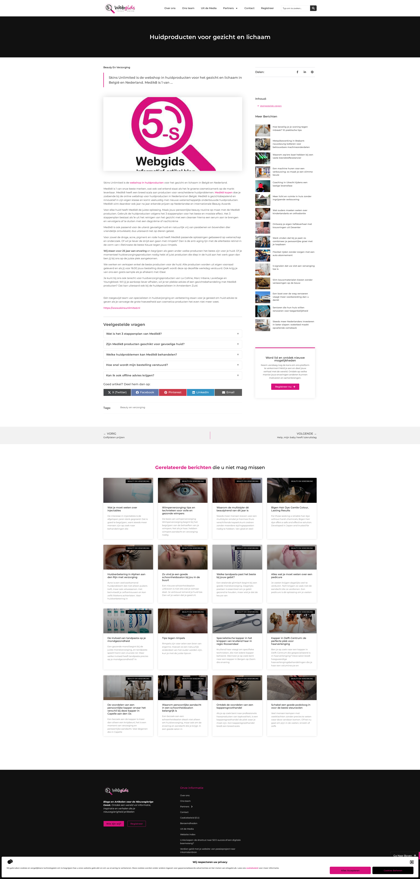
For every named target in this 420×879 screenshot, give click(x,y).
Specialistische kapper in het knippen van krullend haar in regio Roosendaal (234, 640)
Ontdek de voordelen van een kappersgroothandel (235, 706)
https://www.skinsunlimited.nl (122, 307)
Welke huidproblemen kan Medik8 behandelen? (172, 354)
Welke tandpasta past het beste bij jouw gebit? (236, 576)
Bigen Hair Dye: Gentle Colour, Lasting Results (289, 509)
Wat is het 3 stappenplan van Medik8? (172, 333)
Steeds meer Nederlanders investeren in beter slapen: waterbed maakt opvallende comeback (293, 324)
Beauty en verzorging (116, 67)
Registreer (267, 8)
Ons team (188, 8)
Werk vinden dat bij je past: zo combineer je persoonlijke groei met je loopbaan (293, 241)
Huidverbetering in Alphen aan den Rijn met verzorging (126, 576)
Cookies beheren (393, 870)
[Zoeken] (313, 8)
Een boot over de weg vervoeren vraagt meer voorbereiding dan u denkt (291, 296)
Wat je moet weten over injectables (122, 509)
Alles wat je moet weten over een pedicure (291, 576)
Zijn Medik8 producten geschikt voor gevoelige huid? (172, 344)
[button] (411, 862)
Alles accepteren (350, 870)
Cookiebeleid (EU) (189, 817)
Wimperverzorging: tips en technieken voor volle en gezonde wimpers (178, 510)
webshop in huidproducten (147, 182)
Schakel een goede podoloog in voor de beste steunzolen (290, 706)
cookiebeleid (252, 868)
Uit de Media (209, 8)
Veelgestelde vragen (271, 105)
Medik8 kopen (223, 192)
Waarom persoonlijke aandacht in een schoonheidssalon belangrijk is (181, 707)
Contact (249, 8)
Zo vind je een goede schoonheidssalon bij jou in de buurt (181, 577)
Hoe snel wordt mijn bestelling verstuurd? (172, 365)
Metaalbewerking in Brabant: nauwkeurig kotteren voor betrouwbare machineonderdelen (291, 143)
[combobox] (295, 8)
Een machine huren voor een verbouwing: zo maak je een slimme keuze (293, 171)
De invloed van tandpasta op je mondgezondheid (126, 639)
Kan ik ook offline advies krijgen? (172, 375)
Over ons (170, 8)
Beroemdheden (188, 823)
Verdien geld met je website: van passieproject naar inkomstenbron (207, 850)
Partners (228, 8)
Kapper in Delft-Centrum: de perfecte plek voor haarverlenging (288, 640)
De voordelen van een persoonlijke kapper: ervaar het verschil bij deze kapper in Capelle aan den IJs (126, 709)
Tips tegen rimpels (173, 638)
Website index (187, 834)
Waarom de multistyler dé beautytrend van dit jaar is (233, 509)
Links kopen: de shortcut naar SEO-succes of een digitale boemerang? (210, 842)
